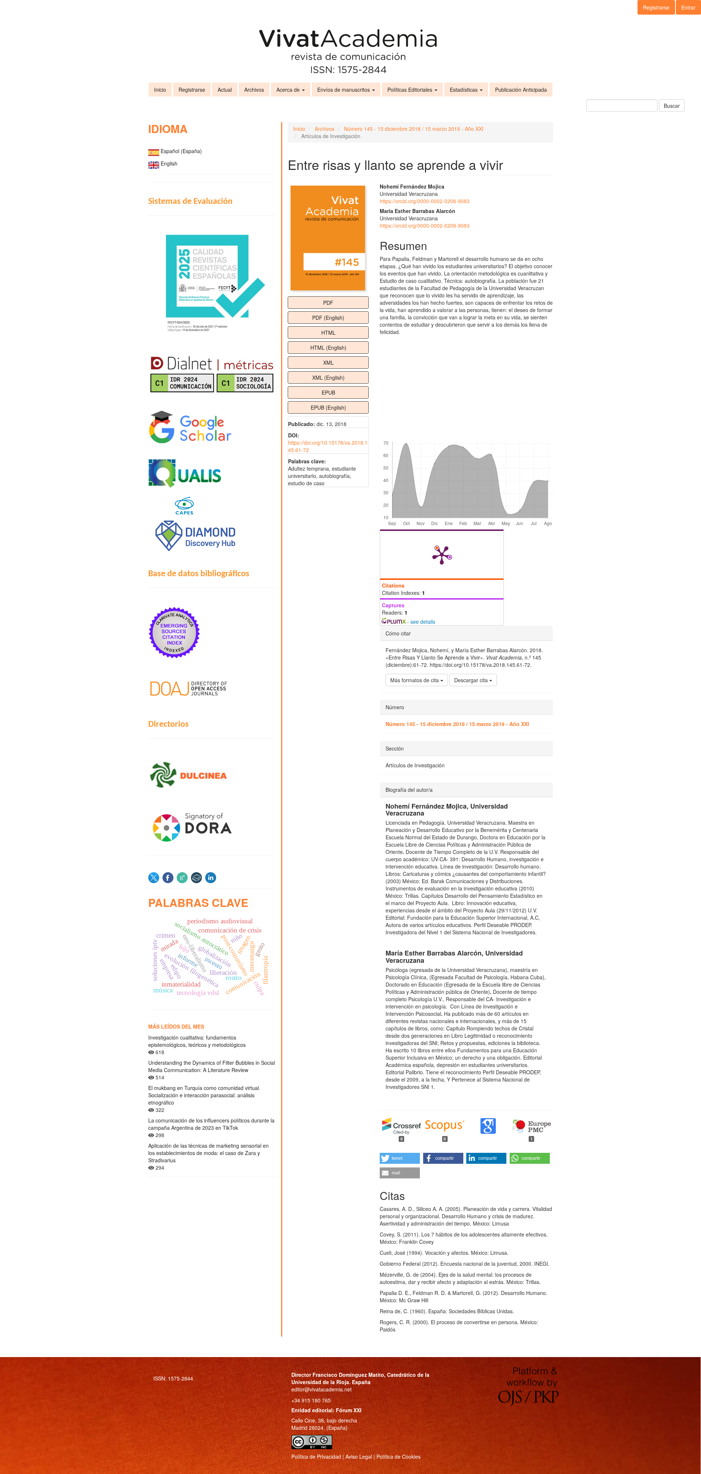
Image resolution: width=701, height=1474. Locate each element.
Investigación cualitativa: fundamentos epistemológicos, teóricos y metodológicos (197, 1041)
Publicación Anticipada (521, 89)
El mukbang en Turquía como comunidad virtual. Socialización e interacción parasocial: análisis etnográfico (204, 1095)
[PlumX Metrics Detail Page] (442, 555)
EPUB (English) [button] (328, 407)
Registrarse (656, 7)
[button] (400, 1158)
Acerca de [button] (288, 89)
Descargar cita (471, 680)
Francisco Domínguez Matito (348, 1374)
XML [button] (328, 362)
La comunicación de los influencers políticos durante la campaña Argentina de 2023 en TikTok (211, 1124)
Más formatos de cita (415, 680)
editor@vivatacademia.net (321, 1389)
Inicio (160, 89)
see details (422, 621)
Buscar (672, 105)
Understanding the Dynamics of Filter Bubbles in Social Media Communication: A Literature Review (211, 1066)
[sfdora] (211, 827)
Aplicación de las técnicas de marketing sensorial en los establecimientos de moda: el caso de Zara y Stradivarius (208, 1153)
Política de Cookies (398, 1456)
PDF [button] (328, 302)
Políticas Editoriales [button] (410, 89)
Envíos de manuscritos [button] (344, 89)
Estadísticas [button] (464, 89)
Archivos (254, 89)
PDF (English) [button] (328, 317)
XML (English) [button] (328, 377)
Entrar (688, 7)
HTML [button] (328, 332)
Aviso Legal (358, 1456)
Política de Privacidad (316, 1456)
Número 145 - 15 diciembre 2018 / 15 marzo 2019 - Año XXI (413, 128)
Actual (225, 89)
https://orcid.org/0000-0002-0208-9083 (425, 201)
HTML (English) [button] (328, 347)
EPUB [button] (328, 392)
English (169, 163)
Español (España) (181, 151)
